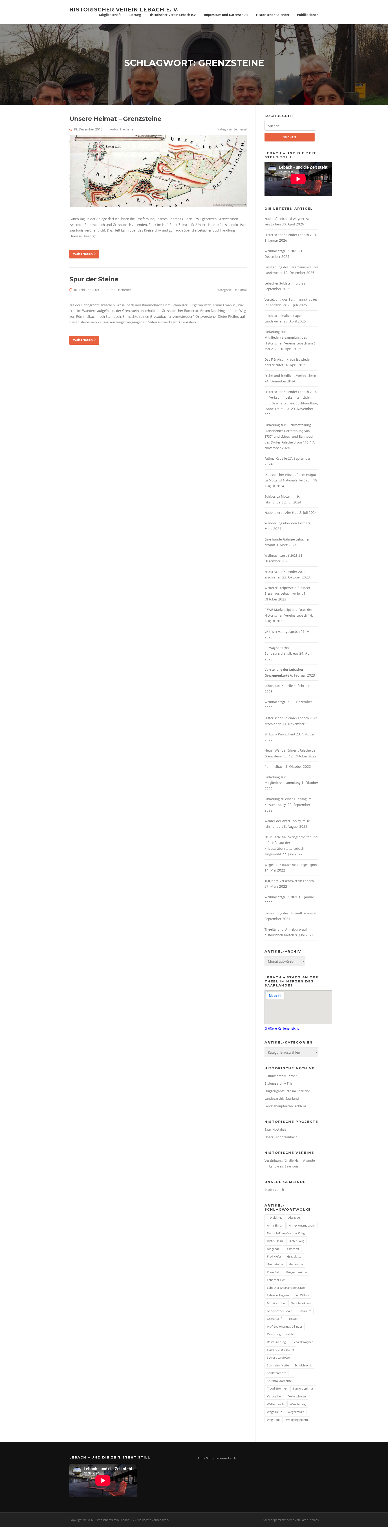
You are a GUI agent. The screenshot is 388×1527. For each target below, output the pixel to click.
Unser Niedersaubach (281, 1137)
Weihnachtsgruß (277, 702)
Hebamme (296, 1264)
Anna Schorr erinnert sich (216, 1458)
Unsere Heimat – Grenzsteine (115, 118)
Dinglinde (273, 1249)
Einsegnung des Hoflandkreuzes (289, 913)
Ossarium (304, 1311)
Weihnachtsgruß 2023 (281, 555)
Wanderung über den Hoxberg (288, 523)
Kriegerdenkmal (296, 1272)
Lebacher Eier (276, 1280)
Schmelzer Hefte (278, 1365)
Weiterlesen (83, 254)
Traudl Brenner (277, 1388)
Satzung (135, 15)
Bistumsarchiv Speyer (281, 1076)
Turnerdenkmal (303, 1388)
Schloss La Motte (278, 1357)
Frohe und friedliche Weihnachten (290, 375)
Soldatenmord (276, 1373)
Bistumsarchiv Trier (279, 1083)
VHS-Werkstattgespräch (282, 631)
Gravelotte (294, 1256)
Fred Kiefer (274, 1256)
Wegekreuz (274, 1412)
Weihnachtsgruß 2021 (281, 897)
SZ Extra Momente (279, 1381)
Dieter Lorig (296, 1241)
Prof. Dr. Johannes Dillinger (284, 1326)
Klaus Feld (273, 1272)
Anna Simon (275, 1225)
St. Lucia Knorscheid (280, 734)
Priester (292, 1319)
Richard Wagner (302, 1342)
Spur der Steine (93, 279)
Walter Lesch (275, 1404)
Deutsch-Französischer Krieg (286, 1233)
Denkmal (240, 129)
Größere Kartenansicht (282, 1028)
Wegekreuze (296, 1412)
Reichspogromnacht (280, 1334)
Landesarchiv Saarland (282, 1098)
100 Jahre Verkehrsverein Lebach (289, 881)
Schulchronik (303, 1365)
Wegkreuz (273, 1420)
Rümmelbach (274, 766)
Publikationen (308, 15)
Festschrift (292, 1249)
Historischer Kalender (272, 15)
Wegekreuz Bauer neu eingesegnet (291, 865)
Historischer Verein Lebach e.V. (172, 15)
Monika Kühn (276, 1303)
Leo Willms (302, 1295)
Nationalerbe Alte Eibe (281, 512)
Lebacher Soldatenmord (283, 283)
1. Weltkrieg (274, 1218)
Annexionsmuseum (302, 1225)
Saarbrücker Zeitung (280, 1350)
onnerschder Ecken (280, 1311)
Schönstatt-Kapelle (279, 686)
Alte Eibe (294, 1218)
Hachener (127, 129)
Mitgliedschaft (110, 15)
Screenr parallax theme (278, 1520)
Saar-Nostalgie (276, 1129)
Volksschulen (297, 1396)
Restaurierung (276, 1342)
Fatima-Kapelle (276, 458)
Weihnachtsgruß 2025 (281, 251)
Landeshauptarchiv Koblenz (285, 1106)
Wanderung (298, 1404)
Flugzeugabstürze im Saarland (287, 1091)
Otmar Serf (274, 1319)
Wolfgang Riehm (297, 1420)
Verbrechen (274, 1396)
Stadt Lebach (274, 1189)
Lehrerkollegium (278, 1295)
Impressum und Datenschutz (226, 15)
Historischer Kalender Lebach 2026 (291, 235)
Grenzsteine (275, 1264)
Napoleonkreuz (301, 1303)
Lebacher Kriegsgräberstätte (286, 1288)
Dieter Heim (275, 1241)
